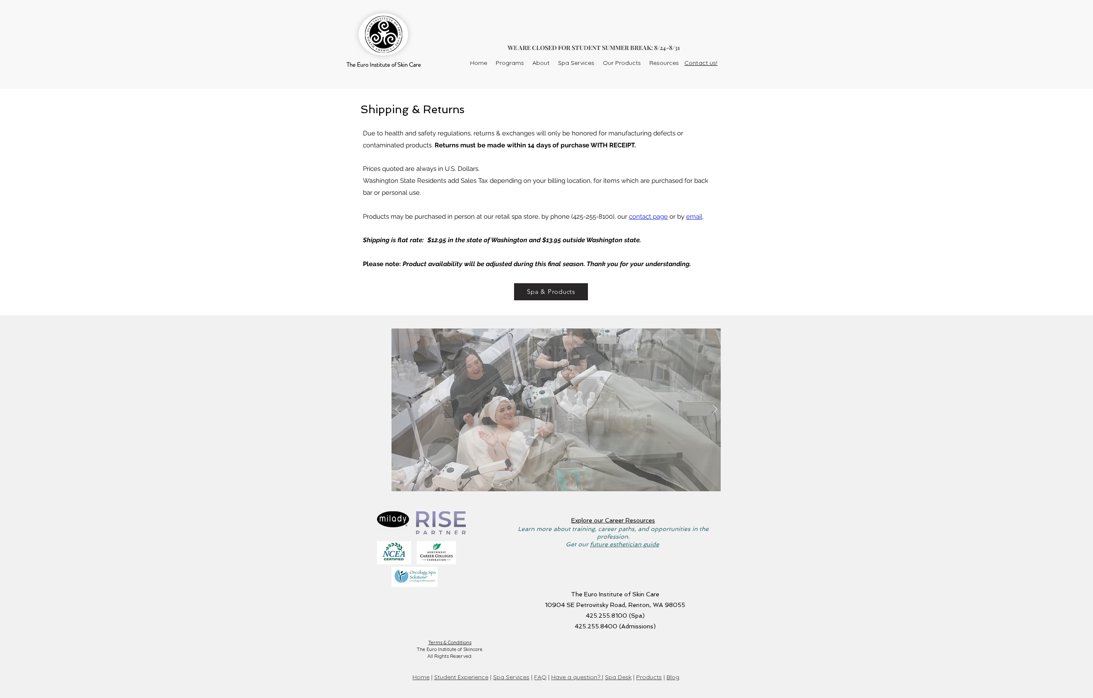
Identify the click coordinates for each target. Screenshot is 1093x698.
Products (649, 677)
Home (421, 677)
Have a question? (576, 677)
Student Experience (461, 677)
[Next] (715, 410)
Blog (672, 677)
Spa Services (511, 677)
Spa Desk (618, 677)
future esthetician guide (624, 544)
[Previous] (397, 410)
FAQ (540, 677)
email (694, 216)
